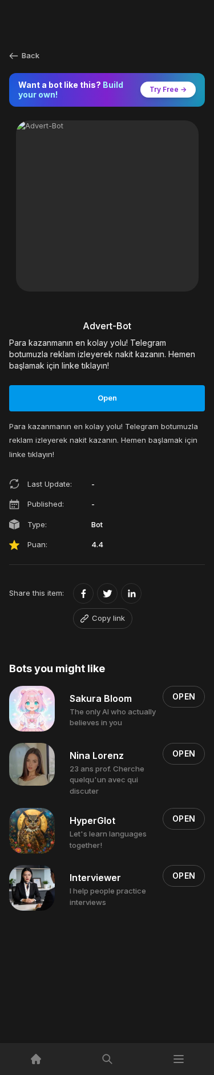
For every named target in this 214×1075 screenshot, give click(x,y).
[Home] (35, 1059)
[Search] (107, 1059)
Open (107, 397)
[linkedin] (131, 593)
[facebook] (83, 593)
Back (30, 55)
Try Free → (168, 89)
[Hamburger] (178, 1059)
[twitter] (107, 593)
